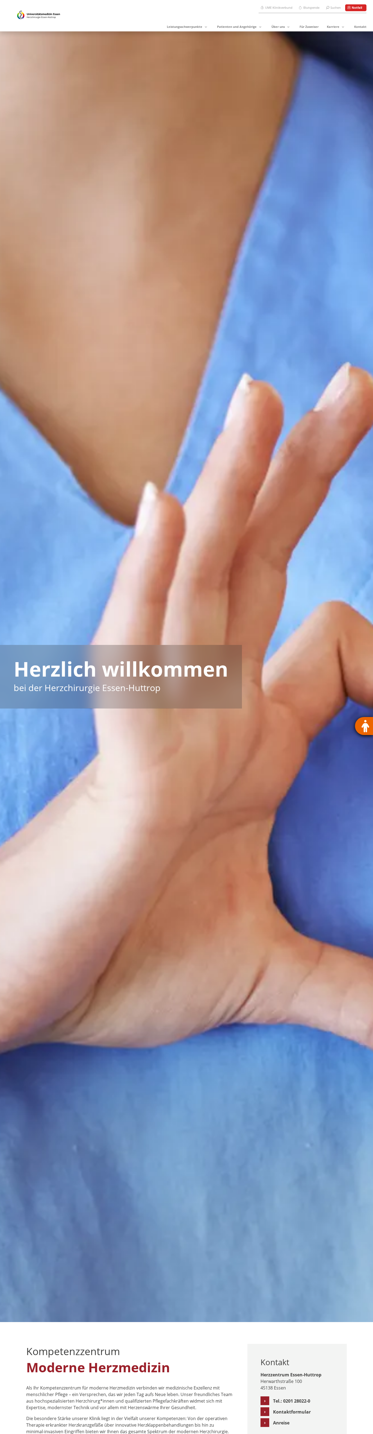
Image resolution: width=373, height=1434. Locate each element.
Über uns (278, 27)
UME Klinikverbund (278, 7)
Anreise (281, 1423)
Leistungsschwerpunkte (184, 27)
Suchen (335, 7)
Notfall (357, 7)
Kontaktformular (292, 1412)
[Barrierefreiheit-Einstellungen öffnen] (364, 726)
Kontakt (360, 27)
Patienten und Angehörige (237, 27)
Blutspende (311, 7)
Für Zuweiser (309, 27)
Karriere (333, 27)
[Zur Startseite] (38, 15)
